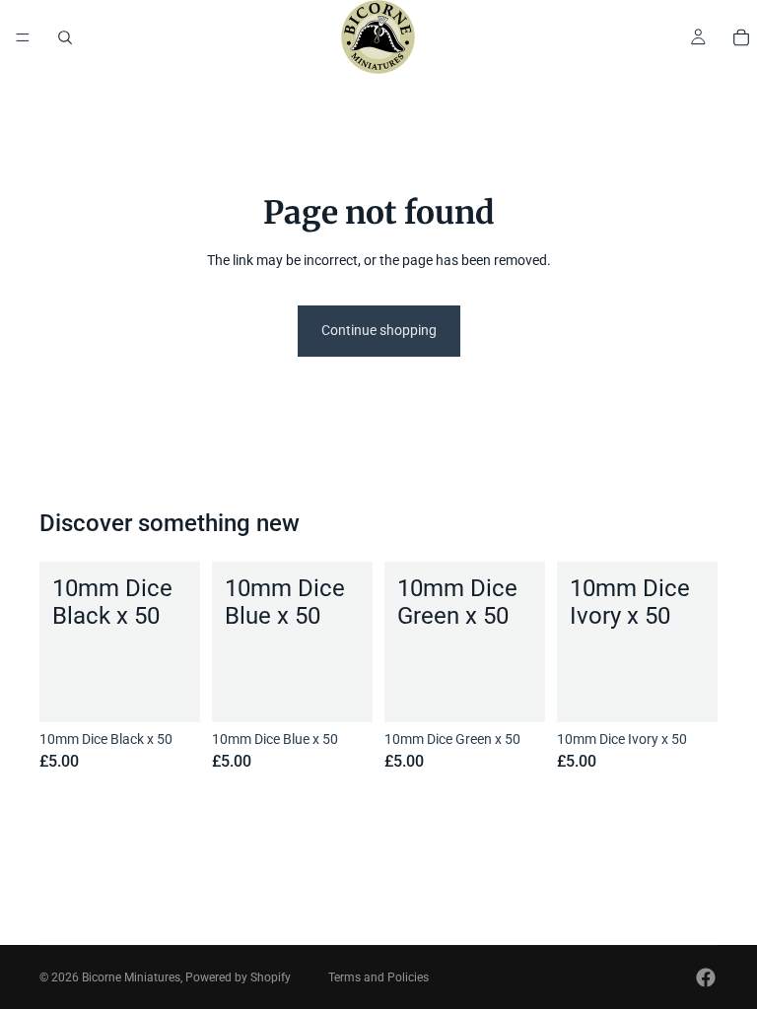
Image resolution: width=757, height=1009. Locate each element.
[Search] (65, 37)
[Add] (169, 691)
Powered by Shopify (238, 977)
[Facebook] (706, 977)
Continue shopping (379, 330)
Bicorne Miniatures (131, 977)
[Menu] (22, 37)
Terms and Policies (378, 977)
